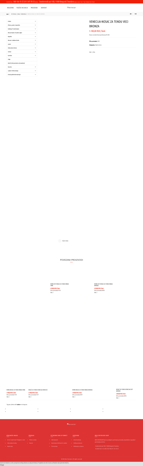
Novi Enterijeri (68, 459)
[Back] (8, 14)
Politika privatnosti (77, 443)
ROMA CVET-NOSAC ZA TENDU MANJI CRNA (59, 284)
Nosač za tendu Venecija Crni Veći (38, 390)
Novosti (31, 443)
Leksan (18, 14)
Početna (14, 14)
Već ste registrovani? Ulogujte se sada (16, 440)
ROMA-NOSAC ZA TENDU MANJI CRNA (16, 390)
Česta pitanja (54, 446)
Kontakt (44, 8)
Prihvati (2, 465)
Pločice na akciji (22, 8)
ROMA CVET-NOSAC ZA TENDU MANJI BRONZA (103, 284)
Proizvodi (34, 8)
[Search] (135, 7)
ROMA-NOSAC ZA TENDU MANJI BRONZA (82, 390)
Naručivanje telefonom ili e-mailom (59, 443)
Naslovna (10, 8)
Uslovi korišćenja (77, 440)
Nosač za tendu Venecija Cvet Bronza (124, 390)
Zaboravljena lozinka (12, 443)
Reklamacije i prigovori (78, 446)
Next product (135, 14)
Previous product (131, 14)
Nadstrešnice (23, 14)
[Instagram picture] (23, 409)
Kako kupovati (54, 440)
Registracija (10, 446)
